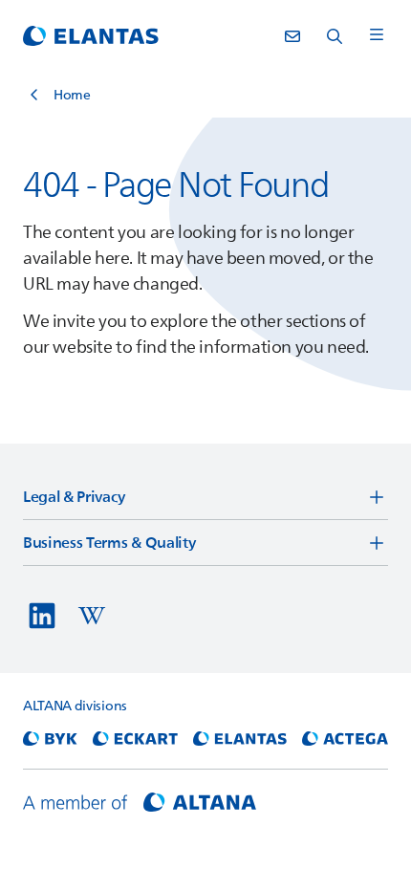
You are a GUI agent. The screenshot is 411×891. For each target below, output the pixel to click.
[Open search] (334, 36)
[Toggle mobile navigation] (376, 36)
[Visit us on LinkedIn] (42, 616)
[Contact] (292, 36)
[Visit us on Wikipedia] (92, 616)
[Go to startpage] (91, 36)
